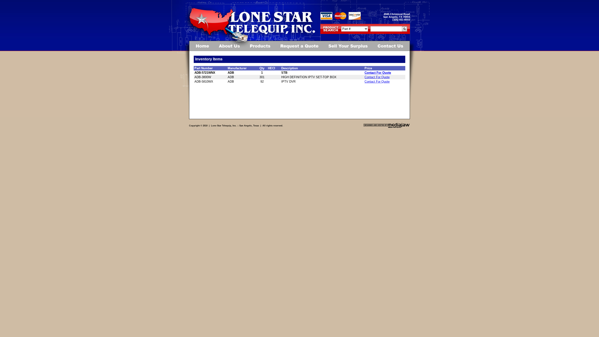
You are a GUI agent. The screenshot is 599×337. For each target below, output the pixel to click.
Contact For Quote (378, 72)
